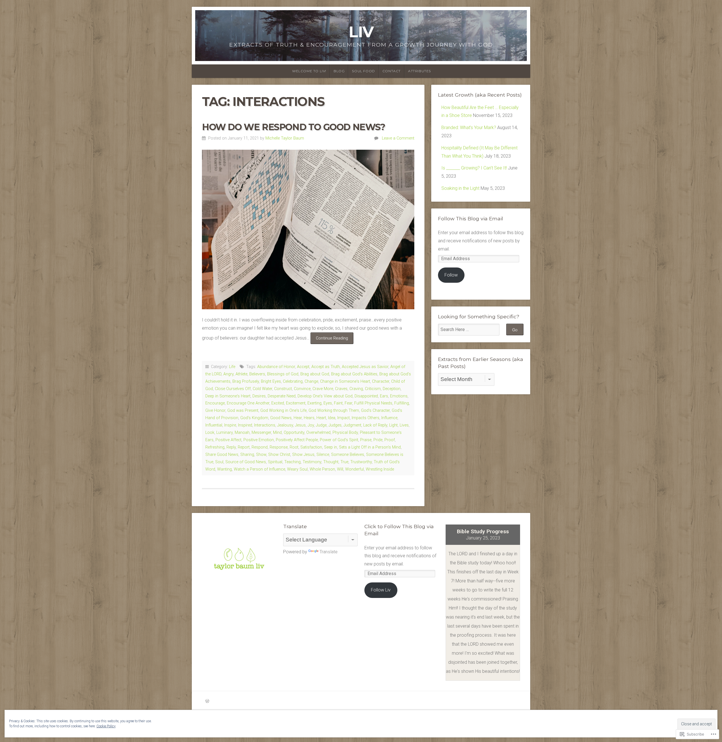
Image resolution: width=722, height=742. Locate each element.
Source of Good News (245, 462)
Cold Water (262, 388)
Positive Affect (228, 440)
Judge (321, 425)
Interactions (264, 425)
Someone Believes (347, 454)
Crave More (322, 388)
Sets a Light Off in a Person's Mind (370, 447)
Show (261, 454)
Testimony (312, 462)
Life (232, 366)
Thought (330, 462)
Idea (331, 417)
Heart (321, 417)
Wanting (224, 469)
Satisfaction (311, 447)
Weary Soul (297, 469)
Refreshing (214, 447)
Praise (365, 440)
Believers (257, 374)
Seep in (330, 447)
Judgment (352, 425)
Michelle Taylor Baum (284, 138)
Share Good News (221, 454)
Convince (302, 388)
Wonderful (354, 469)
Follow (451, 275)
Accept (303, 366)
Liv (361, 31)
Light (393, 425)
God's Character (375, 410)
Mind (277, 432)
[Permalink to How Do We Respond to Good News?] (308, 229)
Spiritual (275, 462)
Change (311, 381)
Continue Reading (329, 340)
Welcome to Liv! (309, 71)
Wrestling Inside (380, 469)
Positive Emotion (258, 440)
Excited (277, 403)
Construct (283, 388)
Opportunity (294, 432)
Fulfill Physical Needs (373, 403)
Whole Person (322, 469)
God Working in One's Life (283, 410)
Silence (322, 454)
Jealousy (285, 425)
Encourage (215, 403)
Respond (260, 447)
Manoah (242, 432)
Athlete (241, 374)
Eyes (327, 403)
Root (294, 447)
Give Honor (215, 410)
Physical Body (345, 432)
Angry (228, 374)
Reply (231, 447)
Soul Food (363, 71)
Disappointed (366, 396)
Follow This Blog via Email (470, 218)
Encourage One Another (248, 403)
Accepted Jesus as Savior (365, 366)
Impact (343, 417)
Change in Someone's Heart (345, 381)
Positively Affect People (297, 440)
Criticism (373, 388)
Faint (338, 403)
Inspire (230, 425)
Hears (309, 417)
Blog (339, 71)
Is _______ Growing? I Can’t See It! (474, 168)
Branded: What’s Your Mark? (468, 127)
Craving (356, 388)
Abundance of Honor (276, 366)
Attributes (419, 71)
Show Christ (279, 454)
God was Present (242, 410)
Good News (281, 417)
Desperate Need (282, 396)
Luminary (224, 432)
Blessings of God (282, 374)
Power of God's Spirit (339, 440)
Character (380, 381)
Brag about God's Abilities (354, 374)
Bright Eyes (271, 381)
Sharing (247, 454)
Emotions (399, 396)
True (344, 462)
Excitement (295, 403)
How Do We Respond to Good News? (293, 126)
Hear (298, 417)
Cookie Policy (106, 726)
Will (340, 469)
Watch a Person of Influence (259, 469)
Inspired (245, 425)
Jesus (300, 425)
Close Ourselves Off (233, 388)
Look (209, 432)
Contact (391, 71)
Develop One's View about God (325, 396)
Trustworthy (361, 462)
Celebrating (293, 381)
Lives (404, 425)
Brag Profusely (245, 381)
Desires (259, 396)
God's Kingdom (254, 417)
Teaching (292, 462)
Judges (335, 425)
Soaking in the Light (460, 188)
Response (279, 447)
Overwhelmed (318, 432)
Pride (377, 440)
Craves (341, 388)
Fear (348, 403)
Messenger (261, 432)
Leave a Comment (398, 138)
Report (244, 447)
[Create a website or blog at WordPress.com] (207, 701)
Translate (329, 551)
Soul (219, 462)
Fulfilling (401, 403)
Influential (213, 425)
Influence (389, 417)
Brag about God (314, 374)
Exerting (314, 403)
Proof (389, 440)
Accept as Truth (325, 366)
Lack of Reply (375, 425)
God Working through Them (334, 410)
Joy (311, 425)
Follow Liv (381, 590)
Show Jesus (303, 454)
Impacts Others (365, 417)
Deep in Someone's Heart (227, 396)
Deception (391, 388)
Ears (384, 396)
